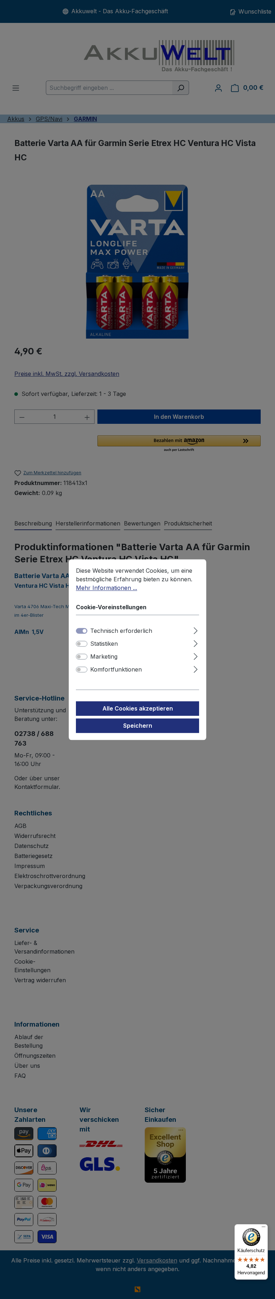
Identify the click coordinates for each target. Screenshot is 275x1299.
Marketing (103, 656)
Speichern (137, 725)
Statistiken (104, 643)
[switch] (81, 643)
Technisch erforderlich (121, 630)
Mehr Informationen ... (106, 587)
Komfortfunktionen (116, 669)
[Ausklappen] (195, 629)
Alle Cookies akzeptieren (137, 708)
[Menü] (263, 1228)
